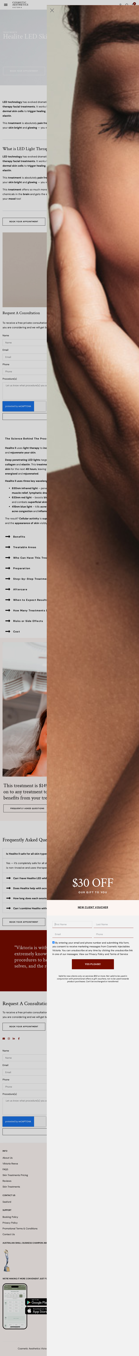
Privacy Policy (96, 954)
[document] (69, 678)
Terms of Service (119, 954)
